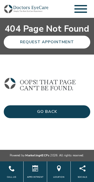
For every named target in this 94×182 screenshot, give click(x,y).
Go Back (47, 111)
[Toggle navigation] (80, 9)
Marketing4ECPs (37, 155)
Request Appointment (47, 42)
